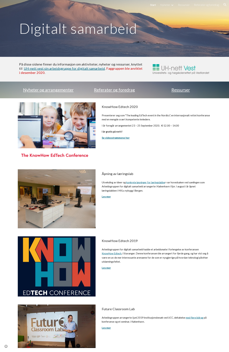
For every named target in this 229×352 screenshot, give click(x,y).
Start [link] (153, 4)
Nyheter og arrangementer (48, 89)
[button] (225, 5)
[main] (114, 28)
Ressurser (180, 89)
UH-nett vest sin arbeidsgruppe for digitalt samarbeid (64, 68)
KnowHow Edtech (112, 253)
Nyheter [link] (165, 4)
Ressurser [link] (184, 4)
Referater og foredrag (114, 89)
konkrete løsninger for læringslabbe (145, 182)
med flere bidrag (194, 317)
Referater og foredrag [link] (206, 4)
